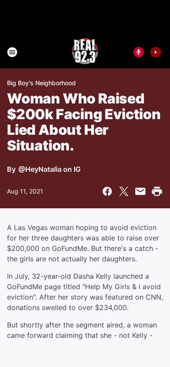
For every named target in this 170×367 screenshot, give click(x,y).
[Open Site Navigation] (12, 52)
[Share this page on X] (124, 191)
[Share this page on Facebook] (107, 191)
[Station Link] (85, 52)
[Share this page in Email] (140, 191)
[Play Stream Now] (155, 52)
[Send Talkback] (138, 52)
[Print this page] (157, 191)
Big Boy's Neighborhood (41, 83)
